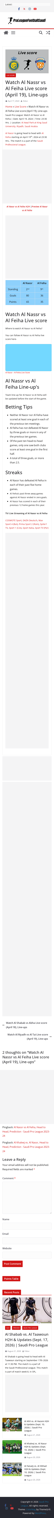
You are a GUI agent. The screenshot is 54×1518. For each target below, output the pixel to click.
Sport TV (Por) (41, 527)
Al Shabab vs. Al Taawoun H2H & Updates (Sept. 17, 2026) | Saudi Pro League (26, 1339)
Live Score (11, 75)
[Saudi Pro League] (6, 32)
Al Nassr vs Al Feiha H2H (18, 206)
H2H (7, 1328)
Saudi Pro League (30, 1328)
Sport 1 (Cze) (15, 527)
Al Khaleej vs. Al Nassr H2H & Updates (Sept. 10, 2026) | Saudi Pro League (35, 1448)
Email (5, 1233)
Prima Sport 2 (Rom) (29, 524)
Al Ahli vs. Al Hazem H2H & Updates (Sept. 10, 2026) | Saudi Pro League (36, 1426)
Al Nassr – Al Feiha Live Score (17, 373)
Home (8, 106)
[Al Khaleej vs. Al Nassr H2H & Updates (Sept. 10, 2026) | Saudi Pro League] (12, 1450)
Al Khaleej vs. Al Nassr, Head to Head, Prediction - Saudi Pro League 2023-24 (26, 1147)
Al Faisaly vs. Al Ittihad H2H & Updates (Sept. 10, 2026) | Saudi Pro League (35, 1471)
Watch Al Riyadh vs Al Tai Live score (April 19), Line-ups (28, 1037)
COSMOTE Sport (13, 520)
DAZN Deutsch (30, 520)
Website (7, 1248)
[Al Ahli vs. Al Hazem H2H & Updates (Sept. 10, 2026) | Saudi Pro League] (12, 1428)
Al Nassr (9, 133)
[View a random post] (48, 32)
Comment (9, 1178)
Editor (25, 101)
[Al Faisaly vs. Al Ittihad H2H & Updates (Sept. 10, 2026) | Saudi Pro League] (12, 1473)
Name (5, 1219)
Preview (16, 1328)
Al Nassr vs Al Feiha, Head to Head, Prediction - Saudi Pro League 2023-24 (26, 1132)
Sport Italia (28, 527)
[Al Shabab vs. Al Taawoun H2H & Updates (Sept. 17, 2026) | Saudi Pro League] (27, 1310)
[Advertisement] (27, 176)
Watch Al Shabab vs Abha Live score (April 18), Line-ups (26, 1025)
